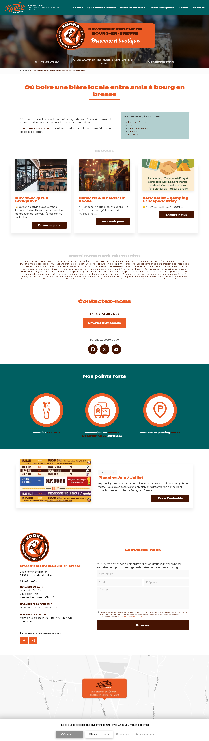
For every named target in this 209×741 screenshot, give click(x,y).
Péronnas (133, 134)
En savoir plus (49, 225)
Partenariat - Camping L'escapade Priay (165, 199)
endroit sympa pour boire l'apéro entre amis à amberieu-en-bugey (122, 261)
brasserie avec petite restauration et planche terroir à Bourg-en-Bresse (145, 271)
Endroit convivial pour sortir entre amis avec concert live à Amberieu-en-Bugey (102, 269)
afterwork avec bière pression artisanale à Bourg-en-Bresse (54, 261)
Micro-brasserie (131, 7)
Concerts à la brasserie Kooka (102, 199)
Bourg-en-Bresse (137, 122)
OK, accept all (70, 734)
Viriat (130, 125)
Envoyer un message (104, 323)
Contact (199, 7)
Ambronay (133, 131)
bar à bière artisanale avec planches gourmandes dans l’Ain (75, 271)
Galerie (183, 7)
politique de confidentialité (130, 616)
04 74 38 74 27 (47, 61)
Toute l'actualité (170, 498)
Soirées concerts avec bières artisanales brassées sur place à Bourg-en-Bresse (65, 266)
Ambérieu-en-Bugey (138, 128)
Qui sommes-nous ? (101, 7)
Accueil (78, 7)
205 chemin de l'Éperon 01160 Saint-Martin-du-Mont (106, 61)
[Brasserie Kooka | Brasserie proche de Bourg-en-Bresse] (15, 7)
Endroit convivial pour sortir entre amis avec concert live (71, 276)
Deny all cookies (100, 734)
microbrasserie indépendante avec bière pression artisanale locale (154, 264)
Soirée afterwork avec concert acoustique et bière (134, 266)
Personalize (125, 734)
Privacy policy (146, 734)
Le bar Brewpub (161, 7)
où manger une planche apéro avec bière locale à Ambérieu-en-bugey (107, 274)
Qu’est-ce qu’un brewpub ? (31, 199)
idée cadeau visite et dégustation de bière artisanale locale (132, 276)
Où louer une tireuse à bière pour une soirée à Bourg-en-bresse (84, 264)
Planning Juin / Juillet (120, 477)
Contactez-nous (161, 61)
